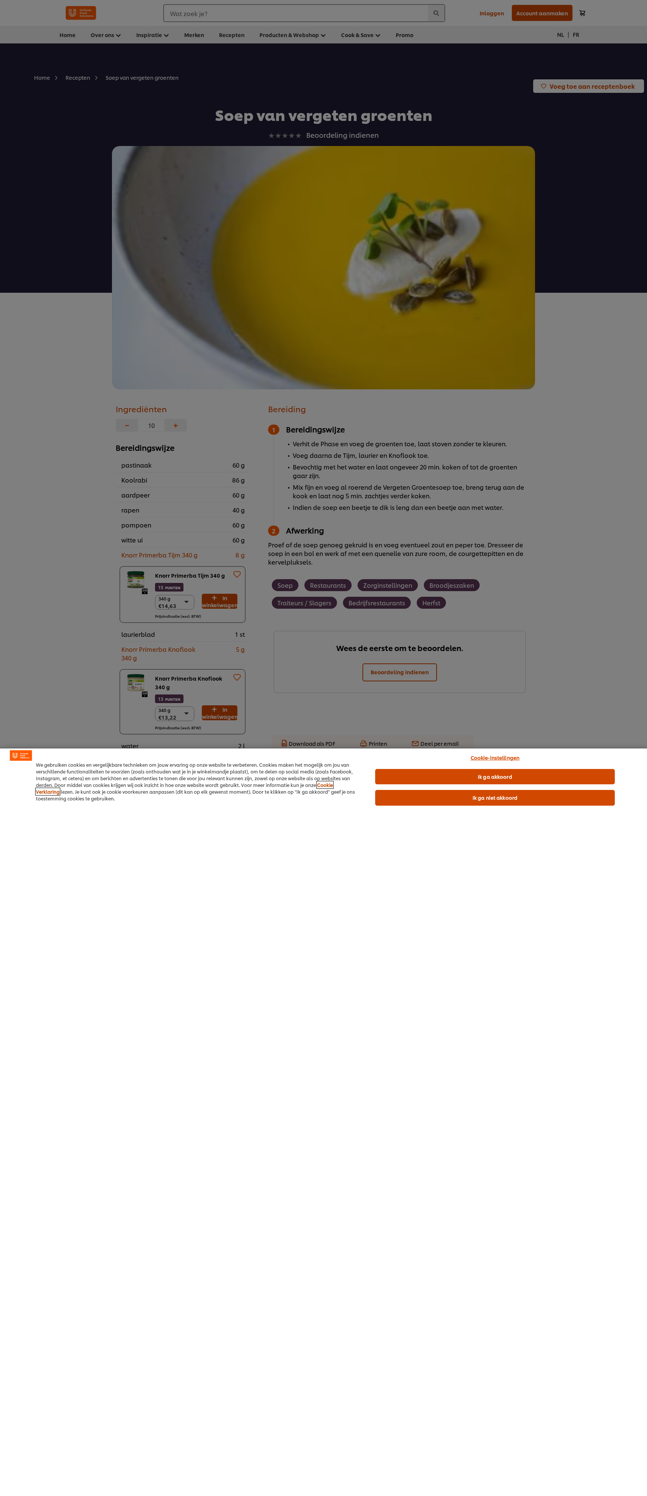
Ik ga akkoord (495, 776)
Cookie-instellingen (495, 757)
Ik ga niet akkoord (495, 797)
